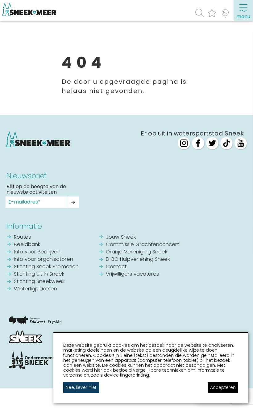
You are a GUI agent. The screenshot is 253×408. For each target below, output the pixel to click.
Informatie (24, 226)
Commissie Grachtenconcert (142, 244)
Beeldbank (27, 244)
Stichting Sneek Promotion (46, 267)
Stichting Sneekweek (39, 281)
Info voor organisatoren (43, 259)
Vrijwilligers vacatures (132, 274)
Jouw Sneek (121, 237)
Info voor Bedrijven (37, 252)
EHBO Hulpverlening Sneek (138, 259)
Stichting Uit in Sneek (39, 274)
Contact (116, 267)
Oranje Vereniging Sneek (136, 252)
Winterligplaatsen (35, 289)
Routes (22, 237)
